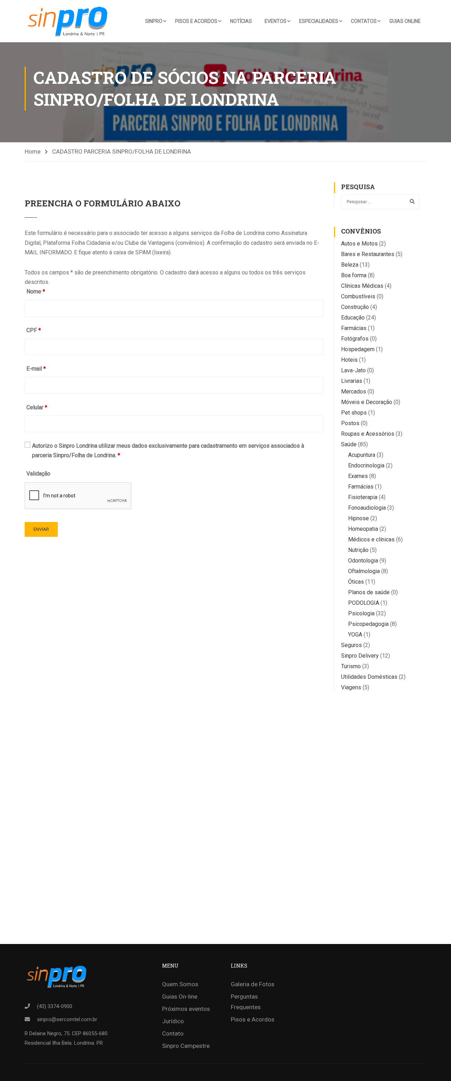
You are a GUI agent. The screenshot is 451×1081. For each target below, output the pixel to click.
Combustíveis (358, 296)
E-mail (36, 368)
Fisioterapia (362, 497)
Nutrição (358, 550)
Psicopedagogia (368, 624)
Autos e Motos (359, 243)
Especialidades (318, 21)
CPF (33, 330)
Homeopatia (363, 529)
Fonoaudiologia (367, 507)
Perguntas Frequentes (246, 1002)
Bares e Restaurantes (367, 254)
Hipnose (358, 518)
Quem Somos (180, 984)
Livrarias (351, 381)
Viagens (351, 687)
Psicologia (361, 613)
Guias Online (405, 21)
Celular (36, 407)
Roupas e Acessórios (367, 433)
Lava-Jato (353, 370)
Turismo (351, 666)
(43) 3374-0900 (54, 1006)
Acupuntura (361, 455)
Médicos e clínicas (371, 539)
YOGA (355, 634)
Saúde (349, 444)
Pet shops (354, 412)
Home (33, 151)
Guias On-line (179, 996)
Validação (38, 473)
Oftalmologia (364, 571)
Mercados (353, 391)
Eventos (275, 21)
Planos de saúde (369, 592)
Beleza (349, 264)
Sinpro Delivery (360, 655)
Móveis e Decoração (366, 402)
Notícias (241, 21)
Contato (173, 1033)
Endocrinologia (366, 465)
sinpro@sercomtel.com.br (67, 1019)
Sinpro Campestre (186, 1045)
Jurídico (173, 1021)
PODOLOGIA (363, 602)
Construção (355, 307)
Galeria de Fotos (252, 984)
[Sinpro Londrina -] (70, 21)
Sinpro (153, 21)
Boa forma (353, 275)
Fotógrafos (355, 338)
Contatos (364, 21)
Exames (358, 476)
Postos (350, 423)
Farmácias (353, 328)
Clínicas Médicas (362, 285)
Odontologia (363, 560)
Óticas (356, 581)
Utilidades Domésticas (369, 676)
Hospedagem (358, 349)
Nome (35, 291)
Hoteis (349, 359)
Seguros (351, 645)
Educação (353, 317)
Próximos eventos (186, 1008)
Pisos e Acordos (196, 21)
